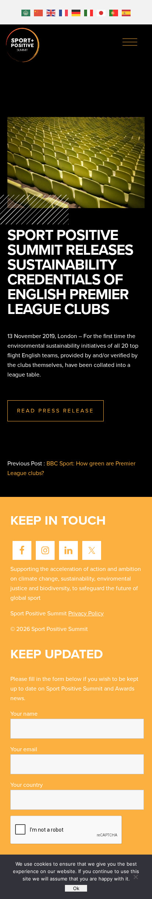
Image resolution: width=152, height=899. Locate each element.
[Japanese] (101, 12)
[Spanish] (126, 12)
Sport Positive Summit (22, 45)
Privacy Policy (86, 613)
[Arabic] (26, 12)
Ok (76, 888)
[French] (63, 12)
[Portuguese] (113, 12)
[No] (135, 876)
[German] (76, 12)
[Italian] (88, 12)
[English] (51, 12)
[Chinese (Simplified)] (38, 12)
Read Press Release (55, 410)
